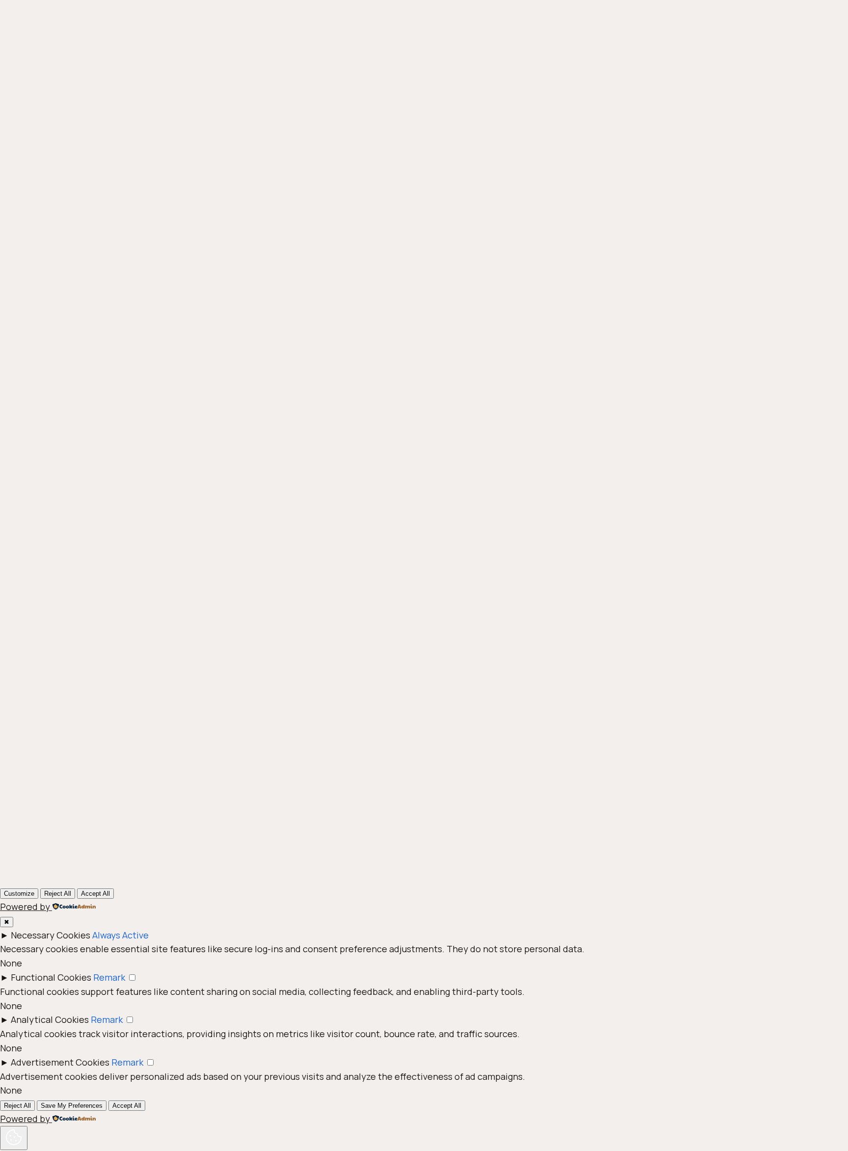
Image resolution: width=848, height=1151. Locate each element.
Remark (109, 977)
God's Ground (150, 262)
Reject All (57, 893)
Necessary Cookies (50, 935)
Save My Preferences (72, 1105)
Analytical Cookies (50, 1019)
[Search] (570, 727)
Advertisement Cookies (60, 1062)
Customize (19, 893)
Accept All (95, 893)
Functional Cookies (51, 977)
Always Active (120, 935)
